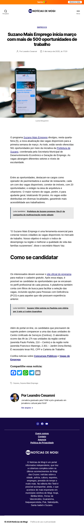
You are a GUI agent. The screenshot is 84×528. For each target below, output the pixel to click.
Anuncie (42, 439)
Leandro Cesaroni (30, 51)
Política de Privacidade (42, 442)
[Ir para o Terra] (42, 2)
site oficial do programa (59, 274)
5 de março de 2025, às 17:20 (55, 51)
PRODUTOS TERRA (74, 2)
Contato (42, 436)
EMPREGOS (42, 27)
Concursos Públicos (45, 356)
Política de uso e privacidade (43, 522)
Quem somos (42, 433)
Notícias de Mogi (20, 522)
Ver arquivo (27, 408)
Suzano (16, 383)
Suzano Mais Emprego (36, 137)
